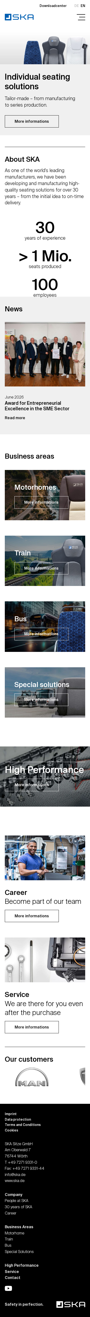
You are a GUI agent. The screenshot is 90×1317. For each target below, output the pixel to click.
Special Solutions (19, 1251)
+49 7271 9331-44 (28, 1168)
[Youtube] (8, 1288)
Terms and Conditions (23, 1125)
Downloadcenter (53, 6)
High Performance (22, 1265)
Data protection (18, 1119)
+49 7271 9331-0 (22, 1162)
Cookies (11, 1130)
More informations (32, 121)
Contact (12, 1277)
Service (12, 1271)
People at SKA (16, 1200)
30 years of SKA (18, 1207)
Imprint (11, 1114)
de (76, 6)
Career (10, 1213)
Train (9, 1239)
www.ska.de (14, 1180)
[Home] (19, 17)
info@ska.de (15, 1174)
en (83, 6)
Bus (8, 1245)
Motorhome (14, 1233)
